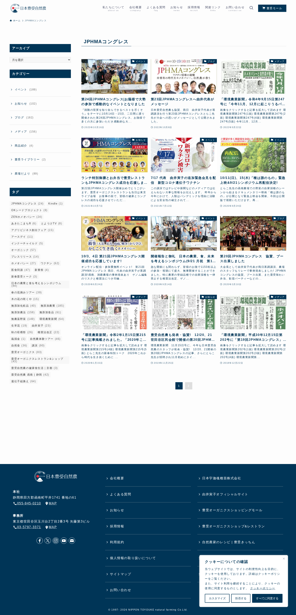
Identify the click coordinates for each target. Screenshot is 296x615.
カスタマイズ (217, 598)
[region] (243, 581)
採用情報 (117, 526)
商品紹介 (24, 145)
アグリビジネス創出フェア (32, 230)
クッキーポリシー (262, 588)
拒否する (240, 598)
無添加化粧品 (23, 305)
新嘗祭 (42, 269)
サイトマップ (120, 574)
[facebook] (39, 540)
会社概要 (117, 478)
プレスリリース (25, 256)
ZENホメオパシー (26, 216)
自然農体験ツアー (45, 338)
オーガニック (23, 250)
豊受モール (274, 8)
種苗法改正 (48, 332)
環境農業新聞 (51, 318)
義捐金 (18, 338)
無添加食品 (50, 312)
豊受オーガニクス (26, 352)
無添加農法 (23, 312)
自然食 (19, 345)
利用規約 (117, 542)
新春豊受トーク (24, 276)
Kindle (55, 203)
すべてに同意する (267, 598)
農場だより (26, 173)
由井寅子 (41, 325)
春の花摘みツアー (26, 292)
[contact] (72, 540)
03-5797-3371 (29, 527)
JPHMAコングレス (27, 203)
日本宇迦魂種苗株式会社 (221, 478)
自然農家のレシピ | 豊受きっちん (228, 542)
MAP (53, 503)
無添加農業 (52, 305)
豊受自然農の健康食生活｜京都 (34, 368)
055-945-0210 (29, 503)
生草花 (19, 325)
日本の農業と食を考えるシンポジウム (36, 284)
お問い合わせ (120, 590)
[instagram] (56, 540)
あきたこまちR (23, 223)
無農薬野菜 (23, 318)
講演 (38, 345)
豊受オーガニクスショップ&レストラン (233, 526)
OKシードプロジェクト (29, 210)
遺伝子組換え (23, 381)
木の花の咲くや (25, 299)
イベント (26, 89)
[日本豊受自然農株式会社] (28, 8)
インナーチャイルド (27, 243)
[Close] (283, 558)
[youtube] (64, 540)
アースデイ (22, 236)
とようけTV (51, 223)
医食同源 (20, 269)
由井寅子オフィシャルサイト (225, 494)
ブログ (24, 117)
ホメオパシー (23, 263)
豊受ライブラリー (30, 159)
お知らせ (26, 103)
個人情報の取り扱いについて (133, 558)
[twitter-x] (48, 540)
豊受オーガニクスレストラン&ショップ (37, 360)
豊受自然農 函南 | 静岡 (30, 374)
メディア (26, 131)
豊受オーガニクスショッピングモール (232, 510)
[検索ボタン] (251, 8)
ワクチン (50, 263)
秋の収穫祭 (22, 332)
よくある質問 (120, 494)
